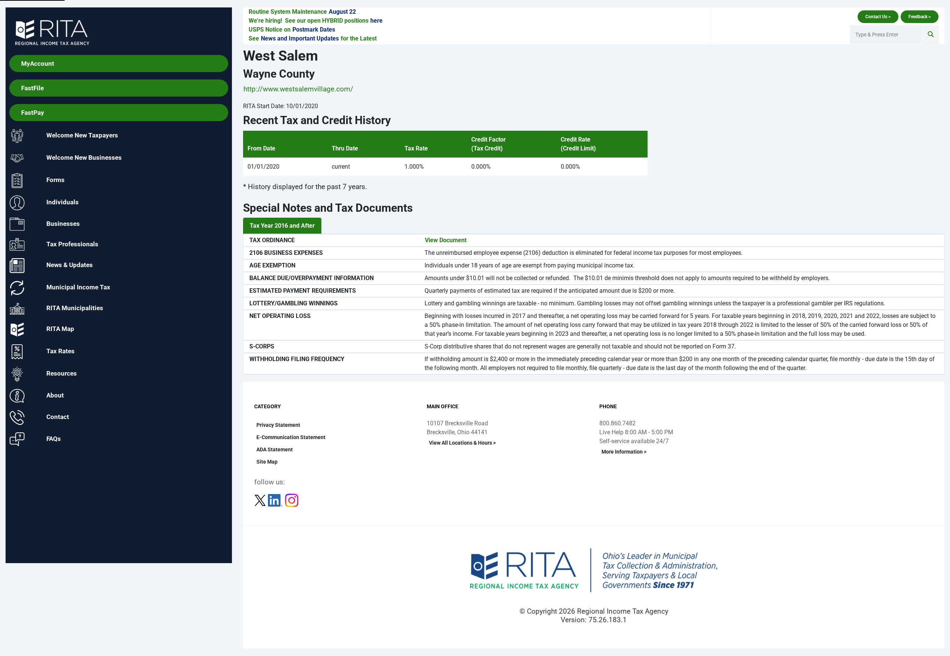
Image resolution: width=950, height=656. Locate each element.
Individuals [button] (62, 202)
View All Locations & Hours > (462, 443)
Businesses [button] (63, 223)
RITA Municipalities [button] (74, 308)
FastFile (32, 88)
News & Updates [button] (69, 265)
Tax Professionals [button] (72, 243)
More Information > (624, 452)
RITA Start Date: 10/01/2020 (280, 106)
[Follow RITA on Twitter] (261, 500)
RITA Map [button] (60, 329)
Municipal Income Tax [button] (78, 287)
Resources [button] (61, 373)
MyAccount (37, 63)
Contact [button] (57, 417)
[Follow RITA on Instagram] (292, 500)
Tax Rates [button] (60, 351)
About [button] (55, 395)
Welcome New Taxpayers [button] (82, 135)
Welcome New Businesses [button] (84, 158)
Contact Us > (878, 16)
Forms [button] (55, 180)
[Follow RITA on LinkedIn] (276, 500)
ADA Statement (274, 449)
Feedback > (919, 16)
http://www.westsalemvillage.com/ (298, 89)
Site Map (267, 462)
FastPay (32, 112)
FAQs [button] (53, 438)
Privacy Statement (278, 425)
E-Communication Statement (290, 437)
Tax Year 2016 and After (282, 225)
